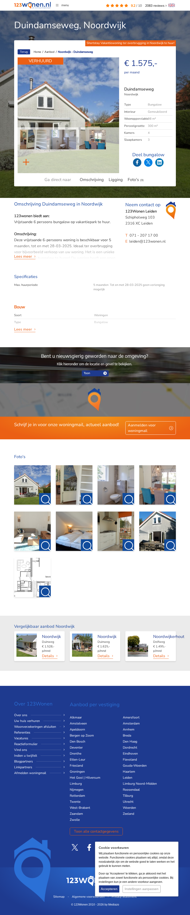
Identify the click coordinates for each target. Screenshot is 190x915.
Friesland (76, 765)
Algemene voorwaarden (88, 897)
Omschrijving (92, 179)
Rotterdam (77, 795)
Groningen (77, 771)
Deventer (76, 747)
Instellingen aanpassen (141, 889)
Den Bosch (77, 741)
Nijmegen (76, 789)
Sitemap (59, 897)
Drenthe (75, 753)
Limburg (76, 783)
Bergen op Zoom (82, 735)
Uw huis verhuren (27, 721)
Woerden (129, 808)
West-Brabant (80, 808)
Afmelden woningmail (30, 773)
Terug (24, 52)
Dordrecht (130, 747)
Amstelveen (78, 723)
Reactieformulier (26, 744)
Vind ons (20, 750)
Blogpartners (23, 761)
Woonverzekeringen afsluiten (35, 727)
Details (48, 656)
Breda (127, 735)
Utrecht (128, 801)
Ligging (116, 179)
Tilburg (128, 795)
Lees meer (23, 256)
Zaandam (76, 814)
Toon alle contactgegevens (96, 831)
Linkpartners (23, 767)
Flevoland (130, 759)
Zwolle (75, 820)
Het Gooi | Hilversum (85, 777)
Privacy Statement (124, 897)
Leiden (127, 777)
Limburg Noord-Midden (140, 783)
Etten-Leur (77, 759)
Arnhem (128, 729)
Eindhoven (130, 753)
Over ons (20, 715)
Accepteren (109, 889)
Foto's (136, 179)
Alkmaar (76, 717)
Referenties (22, 732)
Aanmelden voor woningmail (142, 428)
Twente (75, 801)
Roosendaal (131, 789)
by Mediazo (111, 904)
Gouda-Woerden (135, 765)
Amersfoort (131, 717)
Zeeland (128, 814)
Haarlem (129, 771)
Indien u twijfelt (25, 755)
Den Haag (130, 741)
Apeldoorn (77, 729)
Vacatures (21, 738)
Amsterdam (131, 723)
